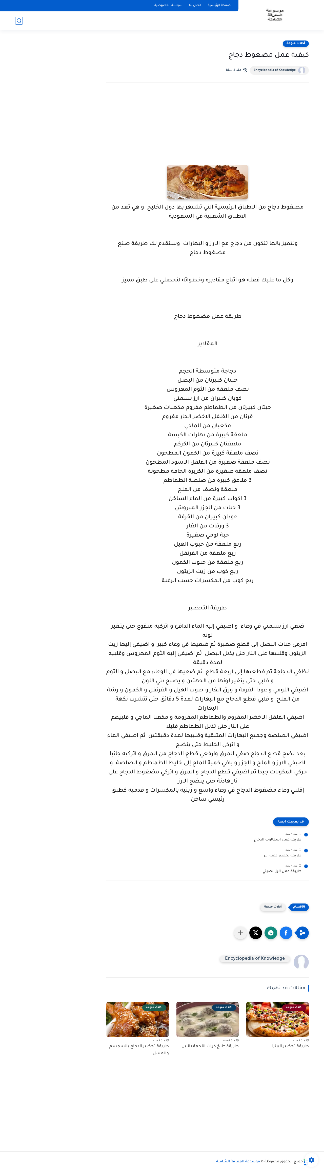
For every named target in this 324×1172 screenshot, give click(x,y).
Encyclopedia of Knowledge (275, 70)
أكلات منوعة (296, 43)
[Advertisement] (207, 130)
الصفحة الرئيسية (220, 5)
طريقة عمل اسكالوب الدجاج (277, 840)
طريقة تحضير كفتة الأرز (281, 856)
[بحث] (19, 21)
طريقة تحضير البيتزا (290, 1046)
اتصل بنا (195, 5)
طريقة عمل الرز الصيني (281, 872)
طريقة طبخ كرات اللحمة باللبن (210, 1046)
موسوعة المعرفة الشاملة (238, 1162)
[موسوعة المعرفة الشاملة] (274, 15)
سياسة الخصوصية (168, 5)
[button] (286, 933)
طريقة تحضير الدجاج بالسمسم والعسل (139, 1050)
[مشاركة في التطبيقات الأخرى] (240, 933)
